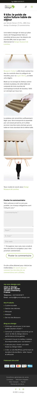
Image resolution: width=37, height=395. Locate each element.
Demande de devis (17, 384)
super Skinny (21, 75)
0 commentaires (24, 25)
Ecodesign (13, 25)
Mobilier (8, 314)
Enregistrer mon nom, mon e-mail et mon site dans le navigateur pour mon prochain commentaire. (18, 248)
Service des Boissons (12, 317)
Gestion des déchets (12, 308)
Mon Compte (13, 382)
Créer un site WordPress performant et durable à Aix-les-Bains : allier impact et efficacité (19, 352)
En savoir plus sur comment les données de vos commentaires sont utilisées (15, 270)
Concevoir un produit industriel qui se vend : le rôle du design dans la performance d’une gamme (19, 334)
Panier (23, 382)
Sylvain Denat (12, 23)
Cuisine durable (11, 305)
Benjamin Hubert (10, 71)
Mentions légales (22, 379)
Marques (8, 311)
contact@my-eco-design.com (19, 297)
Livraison (10, 379)
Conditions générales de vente (17, 377)
